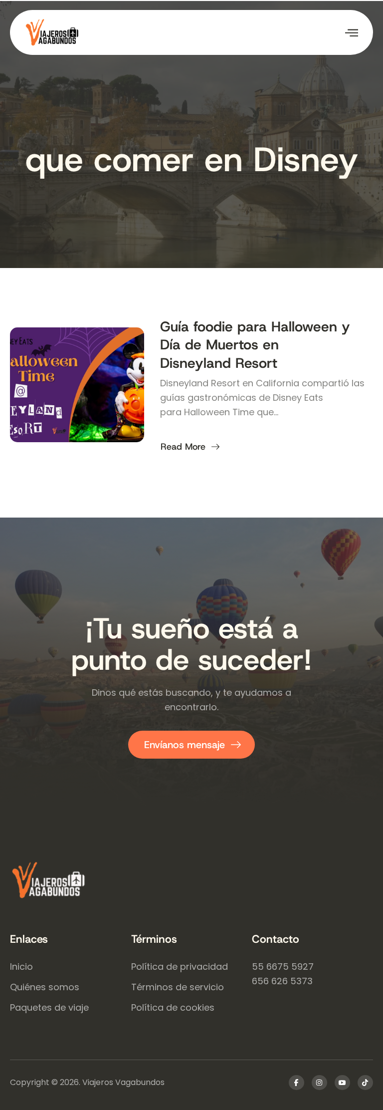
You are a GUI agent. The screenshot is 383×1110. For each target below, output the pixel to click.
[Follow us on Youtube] (342, 1082)
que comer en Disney (191, 159)
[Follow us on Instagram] (319, 1082)
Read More (182, 447)
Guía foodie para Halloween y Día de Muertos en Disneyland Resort (255, 344)
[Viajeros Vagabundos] (191, 881)
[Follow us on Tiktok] (365, 1082)
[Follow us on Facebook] (296, 1082)
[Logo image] (108, 32)
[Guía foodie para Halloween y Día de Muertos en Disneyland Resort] (77, 384)
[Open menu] (351, 32)
